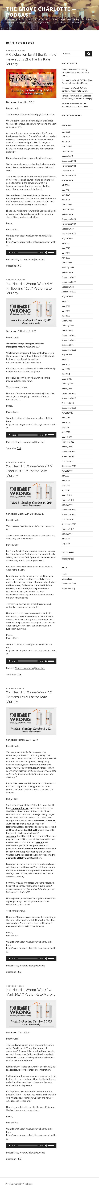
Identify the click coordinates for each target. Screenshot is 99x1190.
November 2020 (69, 398)
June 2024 (66, 190)
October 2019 (67, 461)
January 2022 (67, 330)
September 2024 (69, 175)
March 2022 (67, 321)
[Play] (9, 252)
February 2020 (68, 442)
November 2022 (69, 282)
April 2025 (66, 142)
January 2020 (67, 447)
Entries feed (67, 579)
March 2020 (67, 437)
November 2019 (69, 456)
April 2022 (66, 316)
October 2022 (68, 287)
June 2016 (66, 539)
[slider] (51, 252)
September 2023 (69, 233)
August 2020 (67, 413)
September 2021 (69, 350)
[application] (31, 252)
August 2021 (67, 355)
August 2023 (67, 238)
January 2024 (67, 214)
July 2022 (65, 301)
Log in (64, 574)
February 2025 (68, 151)
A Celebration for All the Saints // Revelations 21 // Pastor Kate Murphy (31, 59)
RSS (19, 266)
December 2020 (69, 393)
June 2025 (66, 132)
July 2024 (65, 185)
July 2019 (65, 476)
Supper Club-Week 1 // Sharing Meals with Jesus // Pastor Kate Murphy (75, 73)
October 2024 (68, 171)
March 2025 (67, 146)
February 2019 (68, 500)
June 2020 (66, 422)
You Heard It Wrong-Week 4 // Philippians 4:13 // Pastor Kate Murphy (29, 288)
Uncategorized (68, 559)
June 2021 (66, 364)
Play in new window (24, 259)
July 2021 (65, 359)
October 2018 (67, 519)
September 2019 (69, 466)
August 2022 (67, 296)
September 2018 (69, 524)
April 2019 (66, 490)
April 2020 (66, 432)
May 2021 (66, 369)
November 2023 (69, 224)
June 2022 (66, 306)
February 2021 (68, 384)
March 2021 (67, 379)
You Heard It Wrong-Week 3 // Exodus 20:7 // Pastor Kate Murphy (29, 471)
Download (40, 259)
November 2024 (69, 166)
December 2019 (69, 451)
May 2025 (66, 137)
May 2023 (66, 253)
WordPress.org (68, 588)
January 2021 (67, 389)
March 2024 (67, 204)
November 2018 (69, 514)
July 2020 (66, 418)
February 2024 (68, 209)
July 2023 (65, 243)
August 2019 (67, 471)
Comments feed (69, 584)
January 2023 (67, 272)
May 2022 (66, 311)
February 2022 (68, 326)
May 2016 (66, 543)
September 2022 (69, 292)
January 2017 (67, 534)
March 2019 (67, 495)
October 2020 (68, 403)
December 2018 (69, 509)
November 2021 (68, 340)
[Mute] (46, 252)
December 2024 (69, 161)
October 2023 (68, 229)
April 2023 (66, 258)
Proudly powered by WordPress (18, 1184)
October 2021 (67, 345)
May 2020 (66, 427)
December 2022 (69, 277)
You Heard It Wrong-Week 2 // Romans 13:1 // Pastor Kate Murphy (29, 697)
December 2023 (69, 219)
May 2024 (66, 195)
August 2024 (67, 180)
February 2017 (68, 529)
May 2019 (66, 485)
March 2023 (67, 262)
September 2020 (69, 408)
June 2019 (66, 480)
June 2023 (66, 248)
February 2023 (68, 267)
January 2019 (67, 505)
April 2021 (66, 374)
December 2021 (68, 335)
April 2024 (66, 200)
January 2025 (67, 156)
